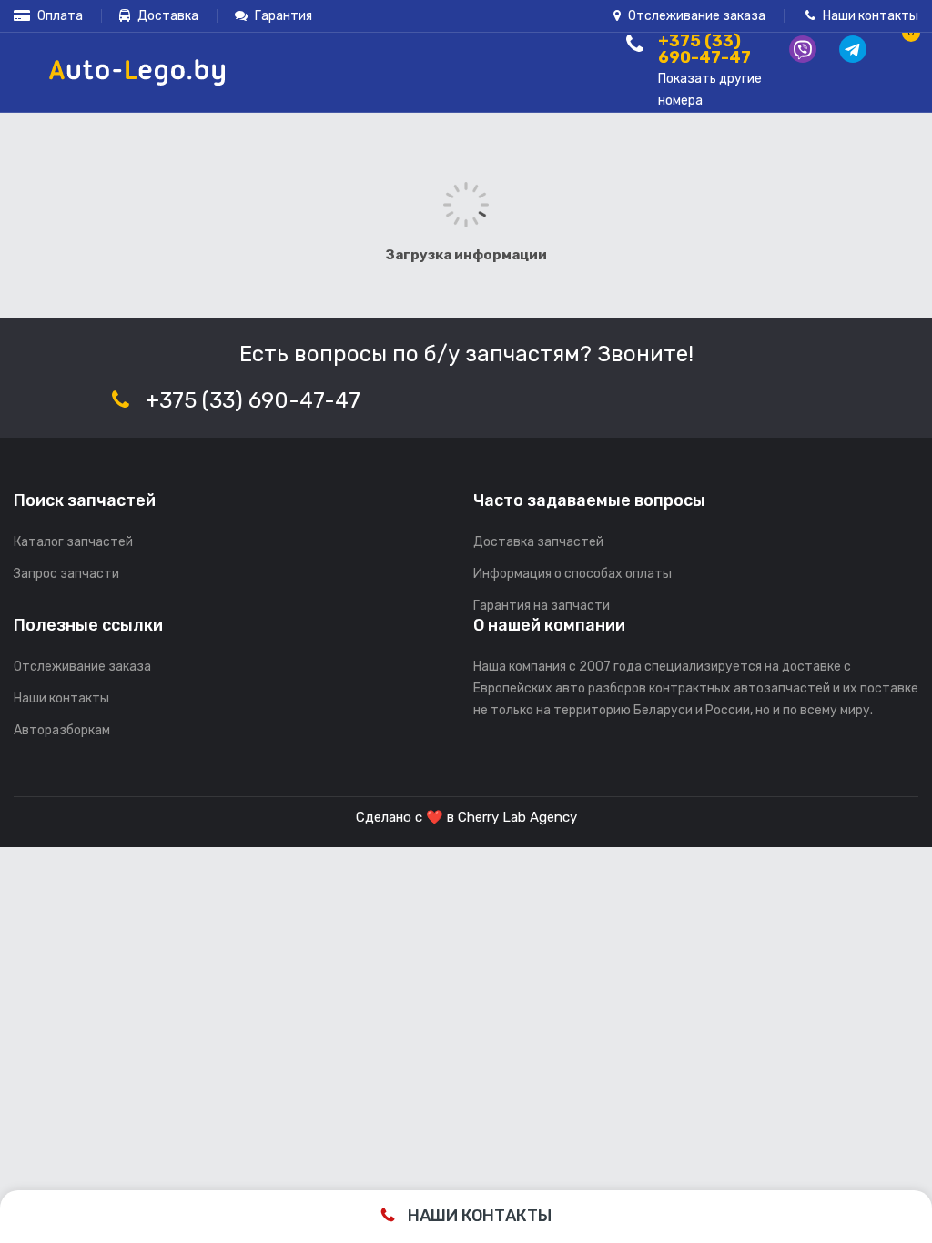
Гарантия (282, 16)
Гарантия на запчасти (541, 605)
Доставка (166, 16)
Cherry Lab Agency (517, 817)
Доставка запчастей (538, 542)
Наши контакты (869, 16)
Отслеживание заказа (695, 16)
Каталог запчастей (73, 542)
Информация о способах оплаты (572, 573)
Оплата (59, 16)
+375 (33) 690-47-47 (253, 400)
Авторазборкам (62, 730)
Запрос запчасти (66, 573)
